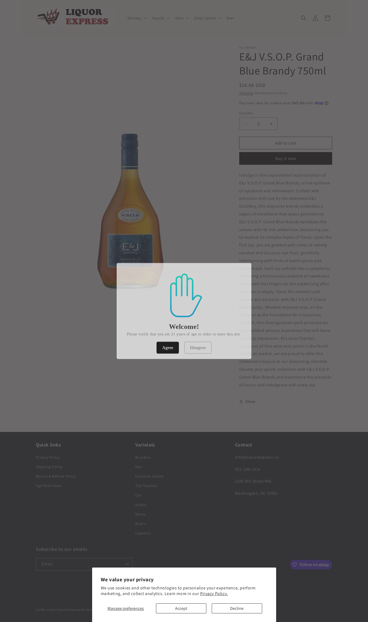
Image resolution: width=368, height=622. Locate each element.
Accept (181, 608)
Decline (237, 608)
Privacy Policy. (214, 593)
